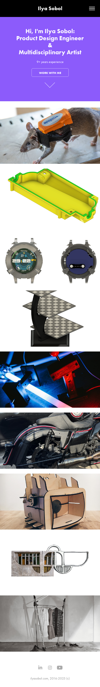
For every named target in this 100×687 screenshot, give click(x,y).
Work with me (50, 73)
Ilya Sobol (50, 8)
